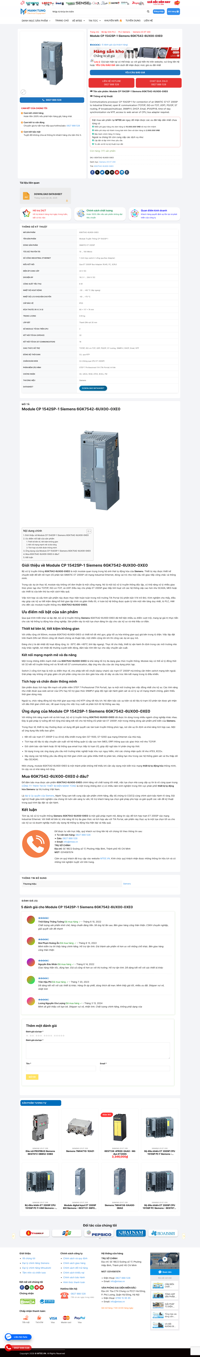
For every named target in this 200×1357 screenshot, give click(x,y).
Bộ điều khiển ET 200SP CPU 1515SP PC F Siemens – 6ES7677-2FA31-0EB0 (159, 1152)
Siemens (127, 884)
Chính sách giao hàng (74, 1263)
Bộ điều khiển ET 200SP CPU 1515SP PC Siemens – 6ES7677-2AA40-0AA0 (160, 1206)
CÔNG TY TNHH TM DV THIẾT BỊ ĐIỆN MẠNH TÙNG (49, 786)
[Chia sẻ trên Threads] (107, 172)
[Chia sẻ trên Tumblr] (127, 172)
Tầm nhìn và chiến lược (34, 1272)
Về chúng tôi (28, 1258)
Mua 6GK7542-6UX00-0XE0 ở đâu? (42, 554)
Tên (28, 1063)
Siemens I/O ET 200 (141, 32)
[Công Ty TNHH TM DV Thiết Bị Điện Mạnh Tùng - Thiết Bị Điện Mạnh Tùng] (33, 11)
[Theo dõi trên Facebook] (22, 1287)
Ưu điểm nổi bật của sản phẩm (39, 538)
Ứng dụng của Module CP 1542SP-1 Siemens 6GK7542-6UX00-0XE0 (58, 551)
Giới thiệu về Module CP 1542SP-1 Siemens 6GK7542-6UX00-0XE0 (57, 535)
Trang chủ (94, 32)
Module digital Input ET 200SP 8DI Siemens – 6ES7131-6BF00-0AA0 (80, 1206)
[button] (173, 11)
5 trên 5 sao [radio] (59, 1035)
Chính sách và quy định (75, 1258)
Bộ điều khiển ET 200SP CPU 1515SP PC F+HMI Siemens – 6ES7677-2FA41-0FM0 (40, 1206)
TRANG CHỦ (62, 20)
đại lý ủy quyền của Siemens (39, 795)
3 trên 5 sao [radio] (38, 1035)
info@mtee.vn (71, 841)
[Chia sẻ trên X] (97, 172)
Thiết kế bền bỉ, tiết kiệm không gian (43, 542)
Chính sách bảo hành (74, 1277)
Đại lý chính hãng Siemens (35, 1263)
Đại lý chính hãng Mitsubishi (36, 1267)
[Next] (183, 1236)
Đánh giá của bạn (34, 1031)
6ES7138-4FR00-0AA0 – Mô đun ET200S (119, 1152)
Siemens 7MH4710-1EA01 (80, 1151)
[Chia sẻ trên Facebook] (92, 172)
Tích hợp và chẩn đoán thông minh (42, 548)
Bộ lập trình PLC (108, 32)
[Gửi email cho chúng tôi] (27, 1287)
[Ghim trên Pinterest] (117, 172)
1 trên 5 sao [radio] (26, 1035)
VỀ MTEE (77, 20)
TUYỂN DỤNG (133, 20)
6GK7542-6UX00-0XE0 (103, 166)
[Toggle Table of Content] (87, 531)
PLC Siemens (124, 32)
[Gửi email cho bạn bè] (112, 172)
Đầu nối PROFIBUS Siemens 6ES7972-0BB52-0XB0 (40, 1152)
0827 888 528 (73, 125)
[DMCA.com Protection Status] (27, 1301)
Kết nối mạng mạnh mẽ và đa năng (42, 545)
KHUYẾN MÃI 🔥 (113, 20)
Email (103, 1063)
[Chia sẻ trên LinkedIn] (122, 172)
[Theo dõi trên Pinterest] (36, 1287)
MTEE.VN (105, 858)
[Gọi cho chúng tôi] (32, 1287)
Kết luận (29, 557)
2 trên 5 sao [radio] (31, 1035)
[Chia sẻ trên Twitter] (102, 172)
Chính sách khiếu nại (73, 1272)
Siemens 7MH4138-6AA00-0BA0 (120, 1206)
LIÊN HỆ (148, 20)
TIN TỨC (93, 20)
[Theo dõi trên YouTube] (41, 1287)
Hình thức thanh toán (74, 1282)
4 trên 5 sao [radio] (47, 1035)
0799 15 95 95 (123, 1298)
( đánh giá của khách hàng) (115, 44)
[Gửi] (148, 11)
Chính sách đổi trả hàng (75, 1267)
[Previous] (13, 1236)
